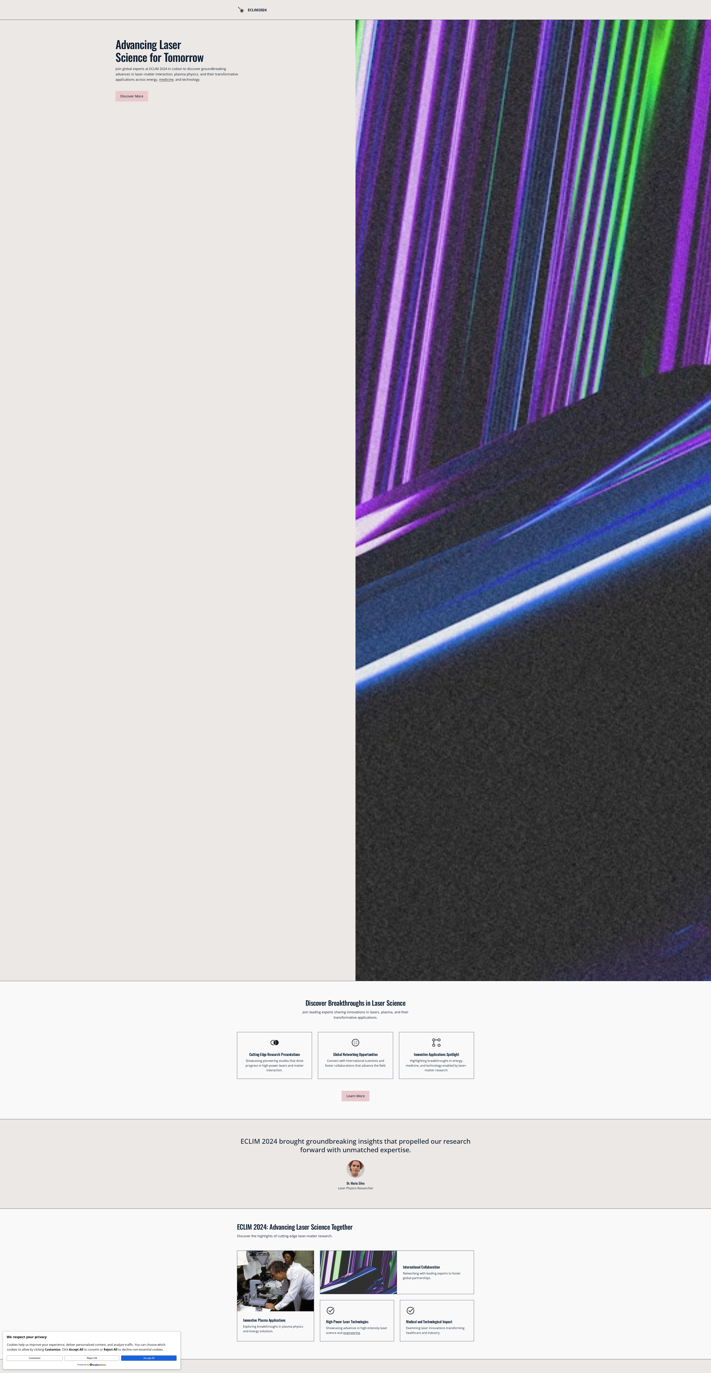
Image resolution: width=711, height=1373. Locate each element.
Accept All (148, 1358)
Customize (34, 1358)
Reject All (92, 1358)
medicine (166, 79)
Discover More (131, 96)
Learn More (355, 1096)
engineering (351, 1333)
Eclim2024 (257, 9)
